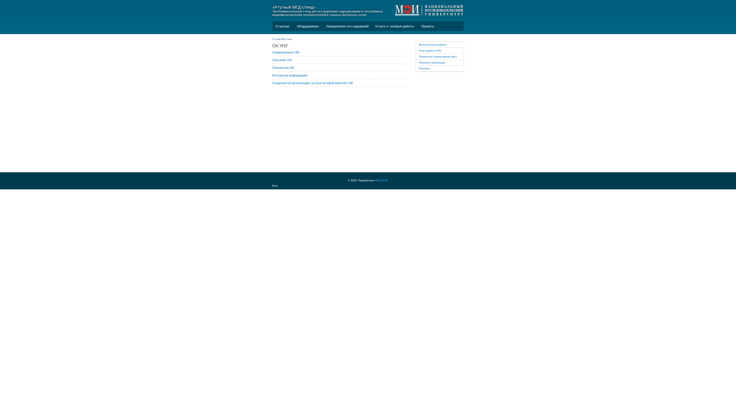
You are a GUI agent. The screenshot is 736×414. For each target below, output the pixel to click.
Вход (275, 185)
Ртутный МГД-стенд (281, 39)
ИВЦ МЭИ (381, 180)
